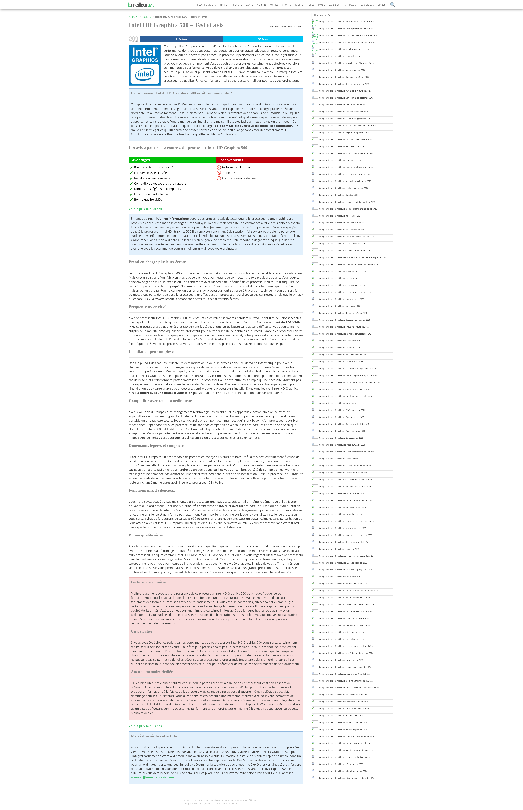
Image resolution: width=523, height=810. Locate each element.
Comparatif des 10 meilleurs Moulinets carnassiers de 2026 (346, 750)
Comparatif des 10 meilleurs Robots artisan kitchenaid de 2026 (348, 125)
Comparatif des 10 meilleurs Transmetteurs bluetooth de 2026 (347, 465)
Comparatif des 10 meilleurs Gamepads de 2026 (341, 438)
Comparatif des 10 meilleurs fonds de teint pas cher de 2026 (347, 21)
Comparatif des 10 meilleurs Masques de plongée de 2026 (345, 569)
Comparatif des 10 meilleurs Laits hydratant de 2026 (343, 271)
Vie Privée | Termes (193, 800)
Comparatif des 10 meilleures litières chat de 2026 (342, 632)
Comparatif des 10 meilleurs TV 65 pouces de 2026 (342, 410)
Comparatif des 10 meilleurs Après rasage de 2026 (342, 70)
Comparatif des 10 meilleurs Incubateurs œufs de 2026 (344, 625)
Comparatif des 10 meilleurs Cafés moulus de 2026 (342, 222)
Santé (249, 5)
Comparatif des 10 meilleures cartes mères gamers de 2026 (346, 521)
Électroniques (206, 5)
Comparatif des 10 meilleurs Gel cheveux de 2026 (341, 146)
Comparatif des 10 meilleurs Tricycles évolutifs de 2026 (344, 757)
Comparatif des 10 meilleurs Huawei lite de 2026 (341, 715)
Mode (321, 5)
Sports (286, 5)
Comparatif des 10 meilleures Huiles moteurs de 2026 (343, 188)
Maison (224, 5)
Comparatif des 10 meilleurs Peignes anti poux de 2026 (344, 132)
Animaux (350, 5)
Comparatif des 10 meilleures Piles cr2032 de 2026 (342, 445)
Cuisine (262, 5)
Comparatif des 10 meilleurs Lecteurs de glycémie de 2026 (346, 118)
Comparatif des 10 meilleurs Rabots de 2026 (339, 195)
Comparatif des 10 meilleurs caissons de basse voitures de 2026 (348, 264)
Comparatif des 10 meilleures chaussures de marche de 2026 (347, 42)
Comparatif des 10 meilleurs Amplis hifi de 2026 (341, 361)
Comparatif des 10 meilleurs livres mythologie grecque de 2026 (348, 35)
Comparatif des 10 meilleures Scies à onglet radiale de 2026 (346, 778)
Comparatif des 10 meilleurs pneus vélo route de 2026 (344, 327)
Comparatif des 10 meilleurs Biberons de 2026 (340, 215)
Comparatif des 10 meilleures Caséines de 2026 (341, 340)
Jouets (299, 5)
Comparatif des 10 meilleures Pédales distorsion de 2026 (345, 701)
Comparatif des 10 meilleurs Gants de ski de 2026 (341, 458)
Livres (382, 5)
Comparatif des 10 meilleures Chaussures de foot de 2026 (345, 479)
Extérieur (335, 5)
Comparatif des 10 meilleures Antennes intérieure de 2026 (346, 556)
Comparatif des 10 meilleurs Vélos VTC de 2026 (340, 160)
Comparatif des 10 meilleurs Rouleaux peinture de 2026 (344, 174)
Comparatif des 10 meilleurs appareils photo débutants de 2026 (348, 590)
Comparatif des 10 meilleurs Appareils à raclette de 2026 (345, 181)
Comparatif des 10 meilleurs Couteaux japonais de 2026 (344, 320)
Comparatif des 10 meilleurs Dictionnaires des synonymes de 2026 (349, 382)
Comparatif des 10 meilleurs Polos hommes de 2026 (343, 431)
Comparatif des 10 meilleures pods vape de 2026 (341, 493)
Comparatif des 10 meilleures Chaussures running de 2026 (346, 292)
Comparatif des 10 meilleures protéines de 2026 (341, 660)
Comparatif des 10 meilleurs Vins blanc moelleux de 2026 (345, 139)
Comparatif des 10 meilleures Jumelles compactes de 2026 (346, 333)
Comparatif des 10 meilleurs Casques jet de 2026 (341, 417)
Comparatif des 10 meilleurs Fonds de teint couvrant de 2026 (347, 451)
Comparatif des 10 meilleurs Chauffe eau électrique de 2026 (346, 236)
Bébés (310, 5)
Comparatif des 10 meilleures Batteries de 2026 (341, 576)
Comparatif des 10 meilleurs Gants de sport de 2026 (343, 729)
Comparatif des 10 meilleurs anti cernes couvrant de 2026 (345, 611)
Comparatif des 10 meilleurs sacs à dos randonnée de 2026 (346, 653)
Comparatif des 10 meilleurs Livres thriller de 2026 (342, 243)
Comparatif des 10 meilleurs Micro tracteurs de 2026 (343, 771)
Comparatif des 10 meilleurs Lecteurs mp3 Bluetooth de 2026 (347, 202)
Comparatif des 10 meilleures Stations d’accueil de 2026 (344, 389)
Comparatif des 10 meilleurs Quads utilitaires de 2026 (344, 618)
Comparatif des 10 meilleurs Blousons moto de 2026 (343, 354)
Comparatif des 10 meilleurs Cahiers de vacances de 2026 (345, 500)
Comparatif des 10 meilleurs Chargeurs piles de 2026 (343, 472)
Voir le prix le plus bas (145, 209)
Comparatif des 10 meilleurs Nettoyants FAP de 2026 (343, 104)
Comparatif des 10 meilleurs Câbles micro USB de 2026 (344, 77)
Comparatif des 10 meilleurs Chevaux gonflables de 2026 (345, 111)
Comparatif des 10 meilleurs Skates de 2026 (339, 549)
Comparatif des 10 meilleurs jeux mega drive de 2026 (343, 694)
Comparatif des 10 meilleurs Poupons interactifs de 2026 (345, 486)
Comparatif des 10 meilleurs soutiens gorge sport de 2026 (345, 535)
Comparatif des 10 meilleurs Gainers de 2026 (339, 347)
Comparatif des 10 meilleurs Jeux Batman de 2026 (342, 229)
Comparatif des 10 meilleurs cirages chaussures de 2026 (345, 667)
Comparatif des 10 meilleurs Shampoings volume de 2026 (345, 743)
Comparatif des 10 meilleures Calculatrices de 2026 (342, 285)
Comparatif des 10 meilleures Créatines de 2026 (341, 764)
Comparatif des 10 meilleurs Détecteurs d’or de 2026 (343, 313)
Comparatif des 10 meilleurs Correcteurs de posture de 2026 (347, 97)
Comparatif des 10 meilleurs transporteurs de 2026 (342, 528)
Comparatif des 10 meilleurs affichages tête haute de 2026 (346, 28)
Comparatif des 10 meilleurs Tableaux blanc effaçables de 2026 (348, 209)
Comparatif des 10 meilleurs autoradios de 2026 (341, 514)
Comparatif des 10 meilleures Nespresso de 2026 (341, 299)
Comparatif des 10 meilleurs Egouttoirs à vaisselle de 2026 (346, 646)
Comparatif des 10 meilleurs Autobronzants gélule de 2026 (346, 153)
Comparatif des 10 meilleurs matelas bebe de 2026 (342, 507)
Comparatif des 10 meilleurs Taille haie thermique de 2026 (346, 680)
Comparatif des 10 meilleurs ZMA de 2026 (338, 278)
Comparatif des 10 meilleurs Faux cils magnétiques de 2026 (346, 63)
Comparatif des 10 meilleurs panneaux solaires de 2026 (344, 597)
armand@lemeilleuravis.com (152, 777)
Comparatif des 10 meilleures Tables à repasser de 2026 (344, 250)
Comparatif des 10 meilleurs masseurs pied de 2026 (343, 722)
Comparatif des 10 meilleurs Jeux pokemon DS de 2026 (344, 639)
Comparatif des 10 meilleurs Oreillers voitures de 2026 (344, 84)
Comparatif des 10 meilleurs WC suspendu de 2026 (342, 403)
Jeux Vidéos (367, 5)
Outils (274, 5)
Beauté (237, 5)
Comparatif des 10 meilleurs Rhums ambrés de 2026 (343, 583)
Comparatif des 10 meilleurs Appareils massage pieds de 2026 (347, 368)
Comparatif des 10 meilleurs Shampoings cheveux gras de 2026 (348, 375)
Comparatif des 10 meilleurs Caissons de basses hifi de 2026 (346, 604)
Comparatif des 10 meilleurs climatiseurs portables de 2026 (346, 736)
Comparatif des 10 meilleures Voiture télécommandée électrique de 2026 (352, 257)
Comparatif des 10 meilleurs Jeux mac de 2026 (340, 306)
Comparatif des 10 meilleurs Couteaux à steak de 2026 (344, 424)
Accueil (134, 17)
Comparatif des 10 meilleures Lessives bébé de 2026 (343, 563)
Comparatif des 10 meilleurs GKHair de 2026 (339, 56)
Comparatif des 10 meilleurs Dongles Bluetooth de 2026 (344, 49)
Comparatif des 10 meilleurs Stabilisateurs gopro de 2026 (345, 396)
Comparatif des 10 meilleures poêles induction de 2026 (344, 674)
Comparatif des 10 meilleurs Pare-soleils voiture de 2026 (345, 91)
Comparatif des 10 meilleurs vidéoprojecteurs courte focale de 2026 (350, 687)
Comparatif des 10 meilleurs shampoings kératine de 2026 (346, 167)
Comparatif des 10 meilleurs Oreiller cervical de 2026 (343, 542)
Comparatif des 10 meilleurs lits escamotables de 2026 (344, 708)
